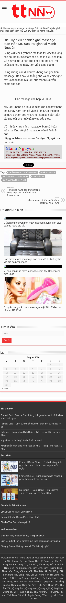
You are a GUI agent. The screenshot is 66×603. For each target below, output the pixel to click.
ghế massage (48, 173)
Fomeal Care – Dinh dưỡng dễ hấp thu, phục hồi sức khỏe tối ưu (40, 477)
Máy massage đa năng (21, 28)
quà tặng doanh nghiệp (41, 541)
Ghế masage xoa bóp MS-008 (23, 173)
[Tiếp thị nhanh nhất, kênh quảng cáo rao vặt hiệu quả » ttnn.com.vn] (33, 11)
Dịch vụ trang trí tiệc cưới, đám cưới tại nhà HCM (42, 200)
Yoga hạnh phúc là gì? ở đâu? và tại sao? (21, 440)
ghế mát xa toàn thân (14, 180)
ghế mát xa (38, 176)
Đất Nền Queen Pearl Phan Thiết (23, 517)
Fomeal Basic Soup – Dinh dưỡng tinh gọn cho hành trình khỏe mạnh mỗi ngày (40, 465)
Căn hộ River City (16, 511)
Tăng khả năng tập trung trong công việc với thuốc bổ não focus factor (23, 191)
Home (5, 28)
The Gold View (15, 522)
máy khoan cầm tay (19, 535)
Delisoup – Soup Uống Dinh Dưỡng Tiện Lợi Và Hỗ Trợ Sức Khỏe (38, 491)
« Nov (5, 388)
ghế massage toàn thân (15, 176)
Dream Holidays (17, 546)
